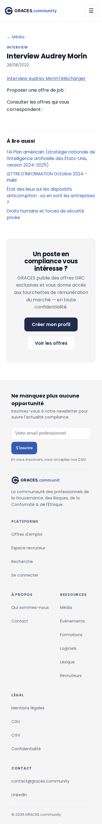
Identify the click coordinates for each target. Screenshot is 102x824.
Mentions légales (27, 708)
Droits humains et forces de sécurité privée (45, 214)
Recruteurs (71, 675)
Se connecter (24, 575)
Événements (72, 621)
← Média (15, 37)
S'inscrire (24, 448)
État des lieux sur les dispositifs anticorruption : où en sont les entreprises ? (51, 195)
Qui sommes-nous (30, 607)
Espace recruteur (28, 548)
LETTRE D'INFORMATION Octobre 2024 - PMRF (47, 177)
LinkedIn (19, 795)
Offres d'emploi (26, 534)
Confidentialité (26, 749)
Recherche (22, 561)
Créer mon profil (51, 324)
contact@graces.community (40, 781)
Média (66, 607)
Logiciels (68, 648)
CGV (15, 735)
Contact (19, 621)
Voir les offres (51, 343)
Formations (71, 635)
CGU (15, 721)
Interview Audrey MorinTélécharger (46, 78)
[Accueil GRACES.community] (30, 11)
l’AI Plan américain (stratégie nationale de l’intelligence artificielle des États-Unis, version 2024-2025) (51, 158)
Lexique (67, 662)
